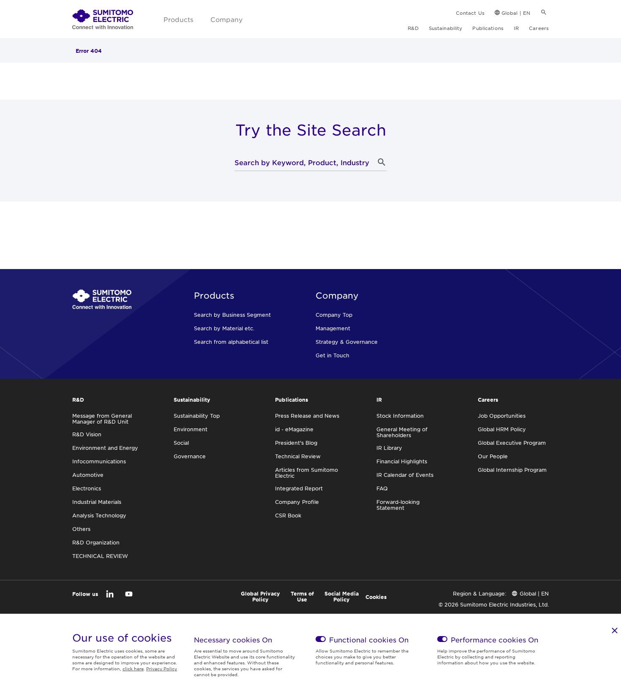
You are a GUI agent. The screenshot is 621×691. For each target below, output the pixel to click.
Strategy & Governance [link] (347, 341)
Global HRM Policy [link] (502, 429)
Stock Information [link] (400, 416)
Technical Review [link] (298, 456)
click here (133, 668)
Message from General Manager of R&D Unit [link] (102, 418)
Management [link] (333, 328)
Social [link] (181, 443)
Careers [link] (539, 28)
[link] (102, 19)
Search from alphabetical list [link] (231, 341)
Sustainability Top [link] (197, 416)
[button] (381, 162)
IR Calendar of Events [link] (404, 475)
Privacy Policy (161, 668)
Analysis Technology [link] (99, 515)
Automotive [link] (88, 475)
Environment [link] (190, 429)
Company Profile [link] (297, 502)
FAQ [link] (382, 488)
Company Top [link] (334, 314)
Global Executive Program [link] (512, 443)
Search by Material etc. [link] (224, 328)
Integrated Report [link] (299, 488)
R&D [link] (413, 28)
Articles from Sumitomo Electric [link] (306, 473)
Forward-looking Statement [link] (397, 505)
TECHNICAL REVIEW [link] (100, 556)
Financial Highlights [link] (401, 461)
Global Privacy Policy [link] (260, 596)
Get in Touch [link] (332, 355)
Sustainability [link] (446, 28)
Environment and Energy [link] (105, 448)
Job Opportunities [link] (502, 416)
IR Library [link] (389, 448)
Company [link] (226, 19)
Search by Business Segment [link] (232, 314)
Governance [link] (190, 456)
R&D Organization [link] (96, 542)
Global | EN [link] (515, 13)
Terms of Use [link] (302, 596)
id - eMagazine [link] (294, 429)
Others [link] (81, 529)
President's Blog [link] (296, 443)
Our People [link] (493, 456)
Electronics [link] (86, 488)
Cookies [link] (376, 597)
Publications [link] (487, 28)
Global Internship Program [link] (512, 470)
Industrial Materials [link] (96, 502)
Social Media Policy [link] (341, 596)
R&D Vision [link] (86, 434)
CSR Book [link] (288, 515)
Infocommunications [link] (99, 461)
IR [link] (516, 28)
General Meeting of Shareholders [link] (402, 432)
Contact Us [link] (470, 13)
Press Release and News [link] (307, 416)
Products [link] (178, 19)
